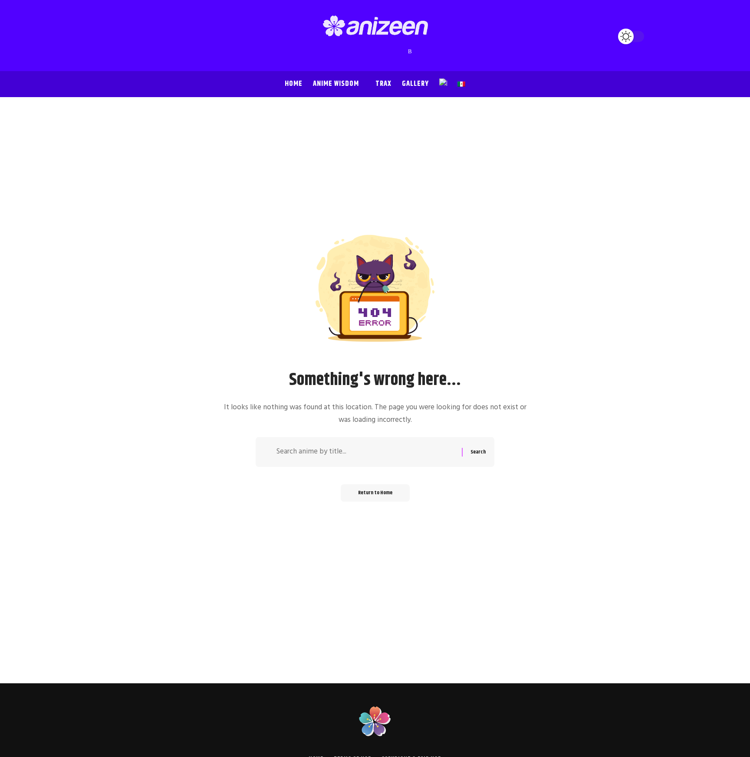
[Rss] (410, 51)
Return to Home (375, 493)
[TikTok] (384, 51)
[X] (349, 51)
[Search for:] (366, 452)
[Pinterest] (375, 51)
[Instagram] (366, 51)
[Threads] (392, 51)
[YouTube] (358, 51)
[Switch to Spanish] (461, 84)
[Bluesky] (401, 51)
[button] (114, 36)
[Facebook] (340, 51)
